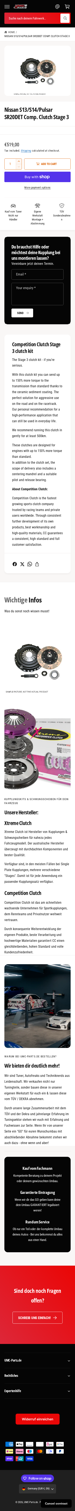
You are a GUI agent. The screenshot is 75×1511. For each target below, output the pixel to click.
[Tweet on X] (22, 564)
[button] (7, 6)
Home (11, 32)
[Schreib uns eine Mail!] (57, 6)
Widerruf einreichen (37, 1419)
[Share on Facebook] (14, 564)
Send (20, 313)
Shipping (26, 150)
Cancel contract (56, 1503)
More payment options (37, 187)
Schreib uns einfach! (34, 1318)
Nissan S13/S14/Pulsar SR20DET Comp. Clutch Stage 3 (37, 36)
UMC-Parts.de (31, 1502)
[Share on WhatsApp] (29, 564)
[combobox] (37, 18)
